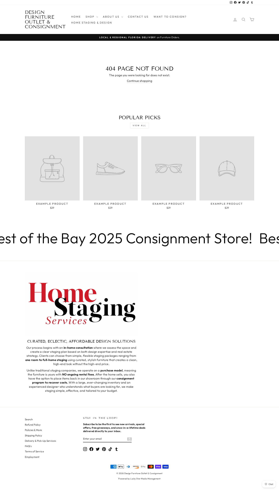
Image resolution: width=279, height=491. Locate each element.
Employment (32, 456)
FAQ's (28, 446)
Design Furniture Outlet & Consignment (45, 19)
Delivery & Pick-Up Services (40, 440)
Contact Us (138, 16)
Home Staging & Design (91, 22)
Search (29, 419)
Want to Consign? (170, 16)
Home (76, 16)
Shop (91, 16)
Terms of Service (34, 451)
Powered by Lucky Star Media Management (139, 478)
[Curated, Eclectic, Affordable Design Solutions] (81, 304)
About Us (112, 16)
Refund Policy (33, 424)
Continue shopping (139, 81)
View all (139, 125)
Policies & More (33, 430)
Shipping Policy (33, 435)
